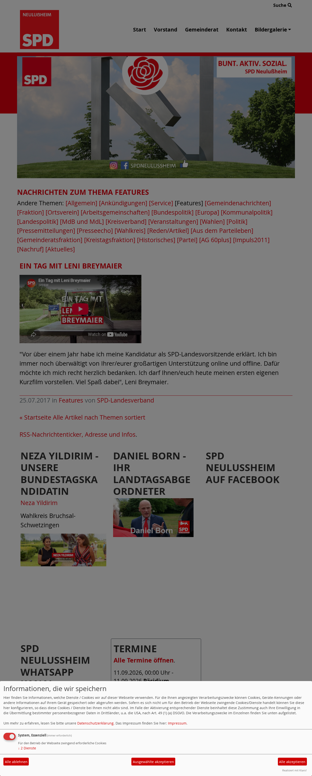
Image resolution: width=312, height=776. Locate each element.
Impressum (177, 723)
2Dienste (27, 748)
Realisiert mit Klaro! (294, 770)
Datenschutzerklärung (95, 723)
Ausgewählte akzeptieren (153, 761)
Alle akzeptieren (292, 761)
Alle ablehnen (16, 761)
